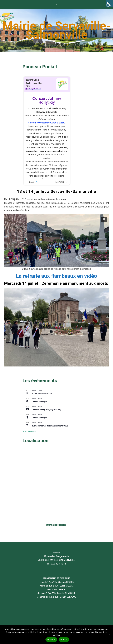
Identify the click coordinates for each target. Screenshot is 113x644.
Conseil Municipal (39, 401)
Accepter (51, 639)
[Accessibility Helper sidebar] (109, 3)
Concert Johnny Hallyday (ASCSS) (46, 409)
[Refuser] (109, 634)
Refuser (64, 639)
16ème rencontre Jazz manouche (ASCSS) (50, 425)
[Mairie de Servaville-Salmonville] (56, 30)
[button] (104, 219)
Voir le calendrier (29, 431)
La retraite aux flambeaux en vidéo (56, 276)
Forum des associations (42, 393)
